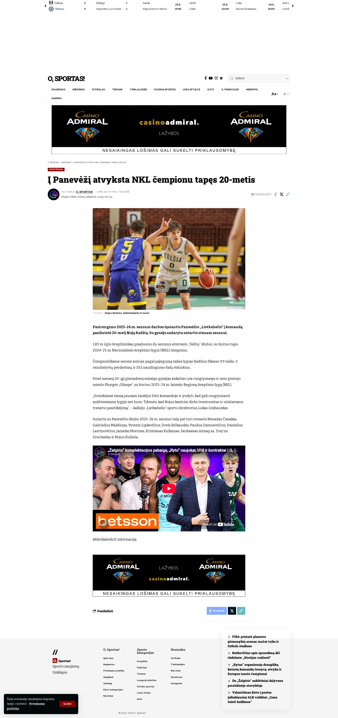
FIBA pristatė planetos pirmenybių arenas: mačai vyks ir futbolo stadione (253, 641)
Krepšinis (56, 169)
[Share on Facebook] (275, 194)
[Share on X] (281, 194)
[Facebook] (206, 78)
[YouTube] (211, 78)
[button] (67, 704)
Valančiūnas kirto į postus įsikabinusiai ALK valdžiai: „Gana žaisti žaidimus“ (252, 697)
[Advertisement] (169, 42)
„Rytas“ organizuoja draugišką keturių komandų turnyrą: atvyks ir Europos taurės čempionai (254, 669)
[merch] (221, 78)
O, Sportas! (66, 79)
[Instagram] (216, 78)
